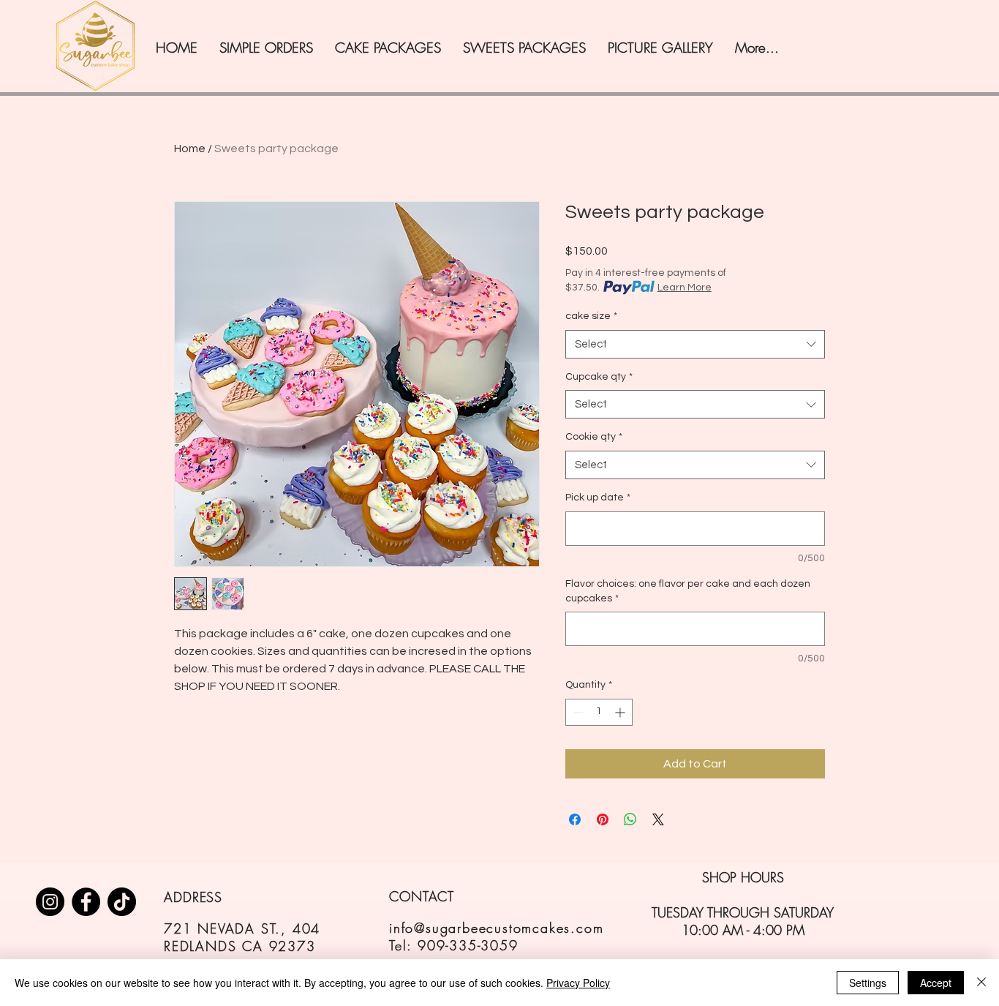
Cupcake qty (599, 377)
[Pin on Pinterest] (602, 819)
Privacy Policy (578, 982)
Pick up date (597, 497)
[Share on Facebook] (575, 819)
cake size (591, 316)
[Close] (981, 982)
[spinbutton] (599, 712)
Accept (935, 982)
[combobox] (695, 344)
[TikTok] (122, 901)
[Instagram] (50, 901)
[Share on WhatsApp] (630, 819)
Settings (867, 982)
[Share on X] (658, 819)
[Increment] (621, 712)
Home (190, 148)
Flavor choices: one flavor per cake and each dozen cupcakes (687, 591)
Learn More (684, 287)
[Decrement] (577, 712)
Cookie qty (593, 437)
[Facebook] (86, 901)
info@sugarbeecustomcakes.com (496, 927)
